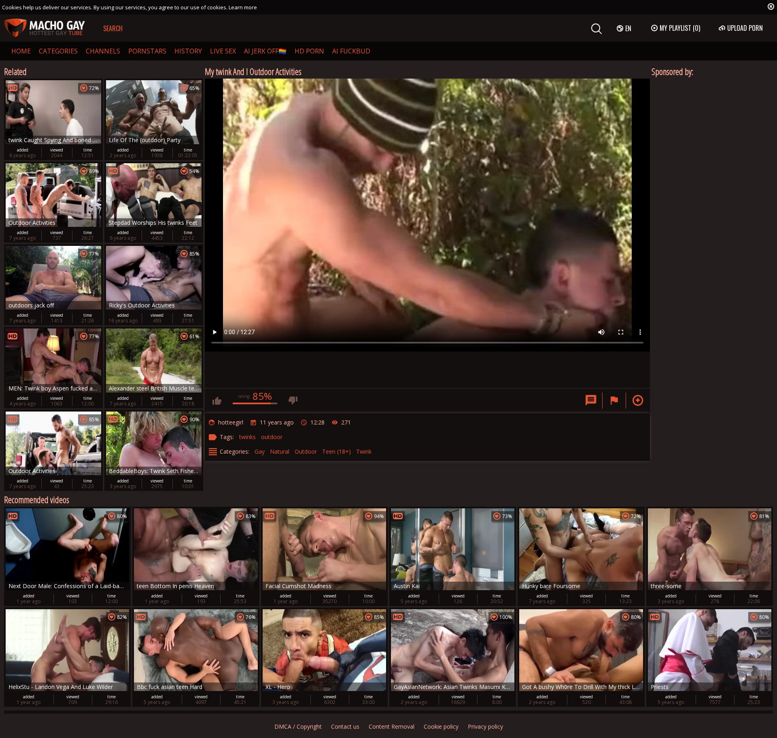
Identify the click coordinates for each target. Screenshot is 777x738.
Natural (279, 451)
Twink (364, 451)
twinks (247, 437)
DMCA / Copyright (298, 726)
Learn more (243, 7)
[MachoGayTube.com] (44, 28)
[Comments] (590, 400)
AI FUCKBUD (351, 51)
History (188, 51)
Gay (260, 451)
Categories (58, 51)
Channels (103, 51)
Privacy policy (485, 726)
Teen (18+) (336, 451)
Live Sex (223, 51)
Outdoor (306, 451)
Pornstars (147, 51)
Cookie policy (441, 726)
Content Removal (391, 726)
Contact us (345, 726)
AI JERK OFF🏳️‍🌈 (265, 51)
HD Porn (309, 51)
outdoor (271, 437)
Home (21, 51)
